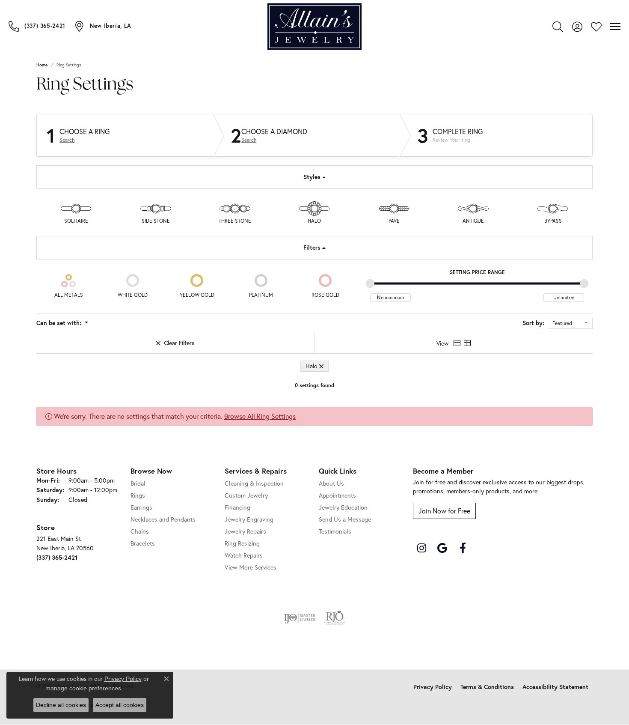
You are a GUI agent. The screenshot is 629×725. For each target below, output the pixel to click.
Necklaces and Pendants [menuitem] (163, 519)
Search (66, 140)
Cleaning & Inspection (254, 483)
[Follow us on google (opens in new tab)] (442, 548)
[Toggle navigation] (615, 26)
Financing (237, 507)
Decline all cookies (61, 704)
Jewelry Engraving (249, 519)
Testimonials (335, 531)
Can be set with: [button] (59, 323)
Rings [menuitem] (138, 495)
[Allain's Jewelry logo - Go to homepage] (314, 27)
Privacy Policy (432, 687)
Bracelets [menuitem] (143, 543)
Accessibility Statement (555, 687)
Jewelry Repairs (245, 531)
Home (41, 65)
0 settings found (314, 385)
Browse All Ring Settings (260, 416)
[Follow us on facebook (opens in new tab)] (462, 548)
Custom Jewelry (246, 495)
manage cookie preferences (83, 688)
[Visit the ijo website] (300, 618)
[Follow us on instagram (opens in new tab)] (421, 548)
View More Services (250, 567)
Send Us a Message (345, 519)
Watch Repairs (244, 555)
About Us (331, 483)
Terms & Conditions (487, 687)
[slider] (370, 283)
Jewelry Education (343, 507)
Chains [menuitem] (140, 531)
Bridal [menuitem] (138, 483)
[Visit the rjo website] (334, 618)
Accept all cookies (119, 704)
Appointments (337, 495)
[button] (557, 26)
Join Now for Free (444, 510)
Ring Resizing (242, 543)
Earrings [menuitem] (141, 507)
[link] (37, 26)
